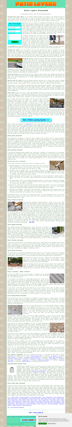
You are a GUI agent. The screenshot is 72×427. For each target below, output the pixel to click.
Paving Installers (25, 397)
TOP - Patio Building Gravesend (16, 407)
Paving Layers (25, 401)
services (45, 361)
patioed (40, 53)
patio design (39, 39)
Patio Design (40, 402)
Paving (53, 398)
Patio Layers (20, 416)
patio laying (32, 380)
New (11, 416)
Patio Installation (47, 397)
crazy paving (45, 319)
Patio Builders (31, 402)
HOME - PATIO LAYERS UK (36, 412)
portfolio (41, 43)
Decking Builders (27, 405)
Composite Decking (17, 405)
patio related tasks (57, 378)
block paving (53, 358)
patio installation (32, 393)
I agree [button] (40, 423)
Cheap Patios (18, 402)
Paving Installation (34, 398)
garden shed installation (55, 357)
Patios (32, 401)
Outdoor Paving (15, 397)
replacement (43, 32)
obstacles (55, 51)
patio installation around (33, 378)
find (11, 385)
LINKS (51, 7)
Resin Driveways (33, 416)
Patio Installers (20, 403)
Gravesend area (14, 46)
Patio (9, 124)
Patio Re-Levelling (43, 399)
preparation (37, 76)
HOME (47, 7)
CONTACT (57, 7)
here (43, 395)
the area (43, 52)
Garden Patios (60, 398)
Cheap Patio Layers (32, 399)
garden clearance (26, 361)
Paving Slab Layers (36, 397)
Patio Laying (38, 401)
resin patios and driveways (38, 371)
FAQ (16, 416)
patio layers (14, 131)
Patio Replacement (23, 398)
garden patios (58, 374)
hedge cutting (17, 358)
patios (44, 370)
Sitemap (8, 416)
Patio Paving (22, 399)
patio (35, 35)
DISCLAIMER (62, 7)
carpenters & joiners (35, 358)
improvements (11, 356)
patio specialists (26, 366)
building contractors (36, 356)
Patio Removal (56, 402)
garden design (11, 357)
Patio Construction (55, 401)
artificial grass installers (32, 357)
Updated (14, 416)
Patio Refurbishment (53, 403)
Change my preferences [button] (52, 423)
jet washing (53, 356)
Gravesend (28, 124)
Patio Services (48, 402)
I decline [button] (44, 423)
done (39, 19)
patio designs (49, 347)
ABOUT (54, 7)
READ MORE (31, 222)
